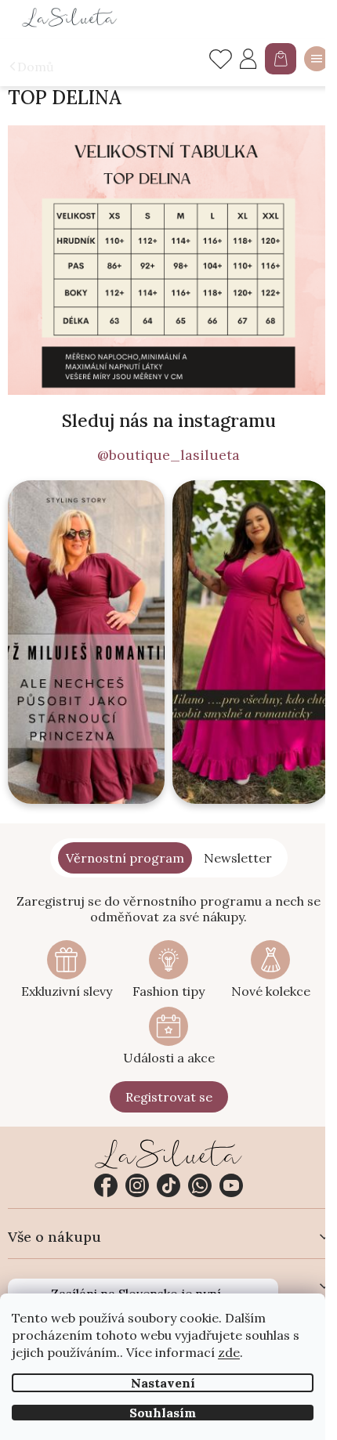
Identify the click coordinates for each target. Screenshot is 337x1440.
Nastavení (163, 1383)
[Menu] (316, 58)
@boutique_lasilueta (168, 455)
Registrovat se (168, 1097)
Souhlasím (162, 1412)
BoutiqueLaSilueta (106, 1185)
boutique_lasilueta (137, 1185)
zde (229, 1352)
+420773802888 (200, 1185)
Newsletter (238, 858)
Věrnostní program (125, 858)
